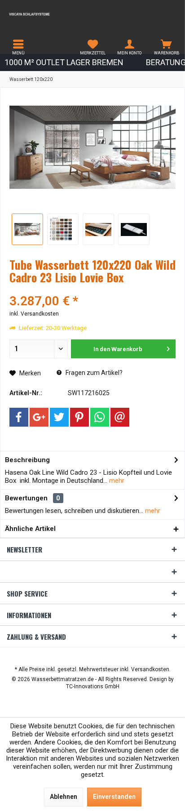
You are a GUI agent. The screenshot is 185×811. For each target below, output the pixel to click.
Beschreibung (27, 460)
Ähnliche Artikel (30, 529)
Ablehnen (63, 796)
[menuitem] (18, 47)
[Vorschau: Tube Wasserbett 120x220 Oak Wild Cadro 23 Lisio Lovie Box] (27, 229)
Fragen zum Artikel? (93, 372)
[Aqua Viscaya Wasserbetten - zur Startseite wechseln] (46, 13)
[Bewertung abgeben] (92, 289)
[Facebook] (18, 417)
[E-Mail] (119, 417)
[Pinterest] (79, 417)
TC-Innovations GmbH (92, 686)
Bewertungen (26, 498)
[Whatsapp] (99, 417)
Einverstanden (114, 796)
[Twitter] (59, 417)
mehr (115, 481)
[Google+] (39, 417)
